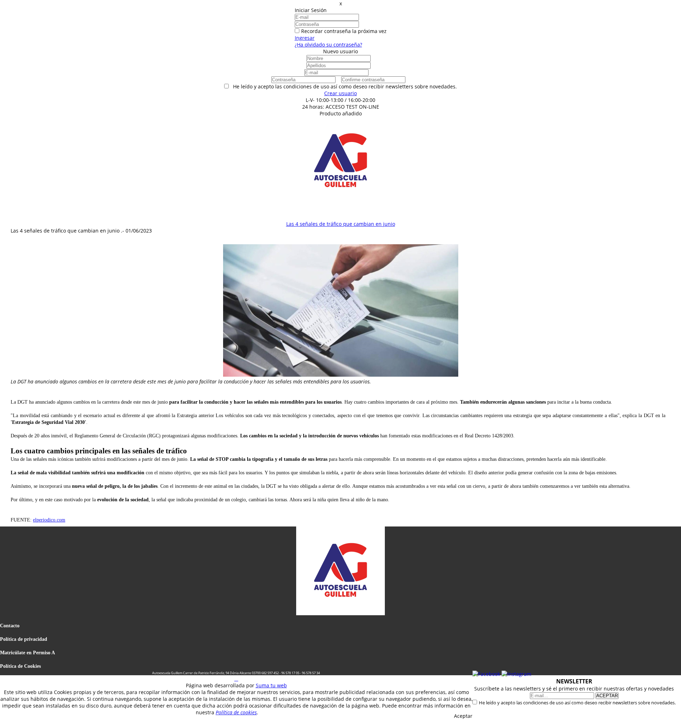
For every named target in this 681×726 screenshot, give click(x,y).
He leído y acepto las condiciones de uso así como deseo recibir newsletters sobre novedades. (577, 702)
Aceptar (463, 716)
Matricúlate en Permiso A (27, 652)
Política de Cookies (20, 666)
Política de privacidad (23, 639)
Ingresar (305, 37)
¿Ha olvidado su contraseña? (328, 44)
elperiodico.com (49, 520)
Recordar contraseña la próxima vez (344, 31)
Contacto (10, 625)
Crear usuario (340, 93)
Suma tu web (271, 685)
